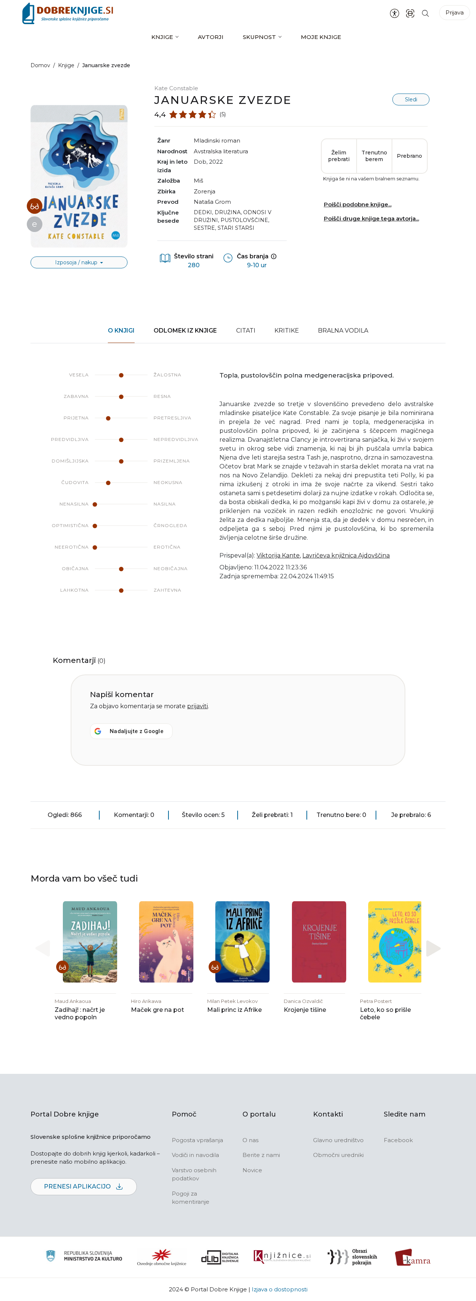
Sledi (411, 99)
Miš (198, 180)
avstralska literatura (221, 151)
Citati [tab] (245, 330)
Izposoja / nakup (77, 262)
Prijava (455, 12)
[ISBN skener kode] (410, 13)
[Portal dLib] (220, 1257)
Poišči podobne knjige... (358, 204)
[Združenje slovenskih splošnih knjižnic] (282, 1257)
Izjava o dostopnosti (280, 1289)
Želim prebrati (339, 156)
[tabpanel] (238, 490)
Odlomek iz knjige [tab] (185, 330)
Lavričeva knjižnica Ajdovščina (346, 555)
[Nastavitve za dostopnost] (394, 13)
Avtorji (210, 36)
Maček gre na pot (157, 1009)
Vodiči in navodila (195, 1154)
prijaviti (197, 706)
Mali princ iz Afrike (234, 1009)
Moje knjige (321, 36)
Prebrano (409, 156)
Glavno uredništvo (338, 1140)
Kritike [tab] (286, 330)
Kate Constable (176, 88)
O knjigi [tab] (121, 330)
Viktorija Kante (278, 555)
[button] (433, 948)
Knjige (162, 36)
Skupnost (259, 36)
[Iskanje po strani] (425, 13)
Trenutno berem (374, 156)
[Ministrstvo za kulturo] (84, 1257)
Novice (252, 1170)
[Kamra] (412, 1257)
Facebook (398, 1140)
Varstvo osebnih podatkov (194, 1174)
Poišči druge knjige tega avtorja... (371, 218)
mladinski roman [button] (217, 140)
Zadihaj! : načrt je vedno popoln (80, 1013)
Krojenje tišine (305, 1009)
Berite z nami (261, 1154)
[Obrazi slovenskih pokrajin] (352, 1257)
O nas (250, 1140)
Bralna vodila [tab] (343, 330)
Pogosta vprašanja (197, 1140)
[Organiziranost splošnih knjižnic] (162, 1257)
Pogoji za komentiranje (190, 1198)
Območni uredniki (338, 1154)
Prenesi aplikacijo (78, 1186)
